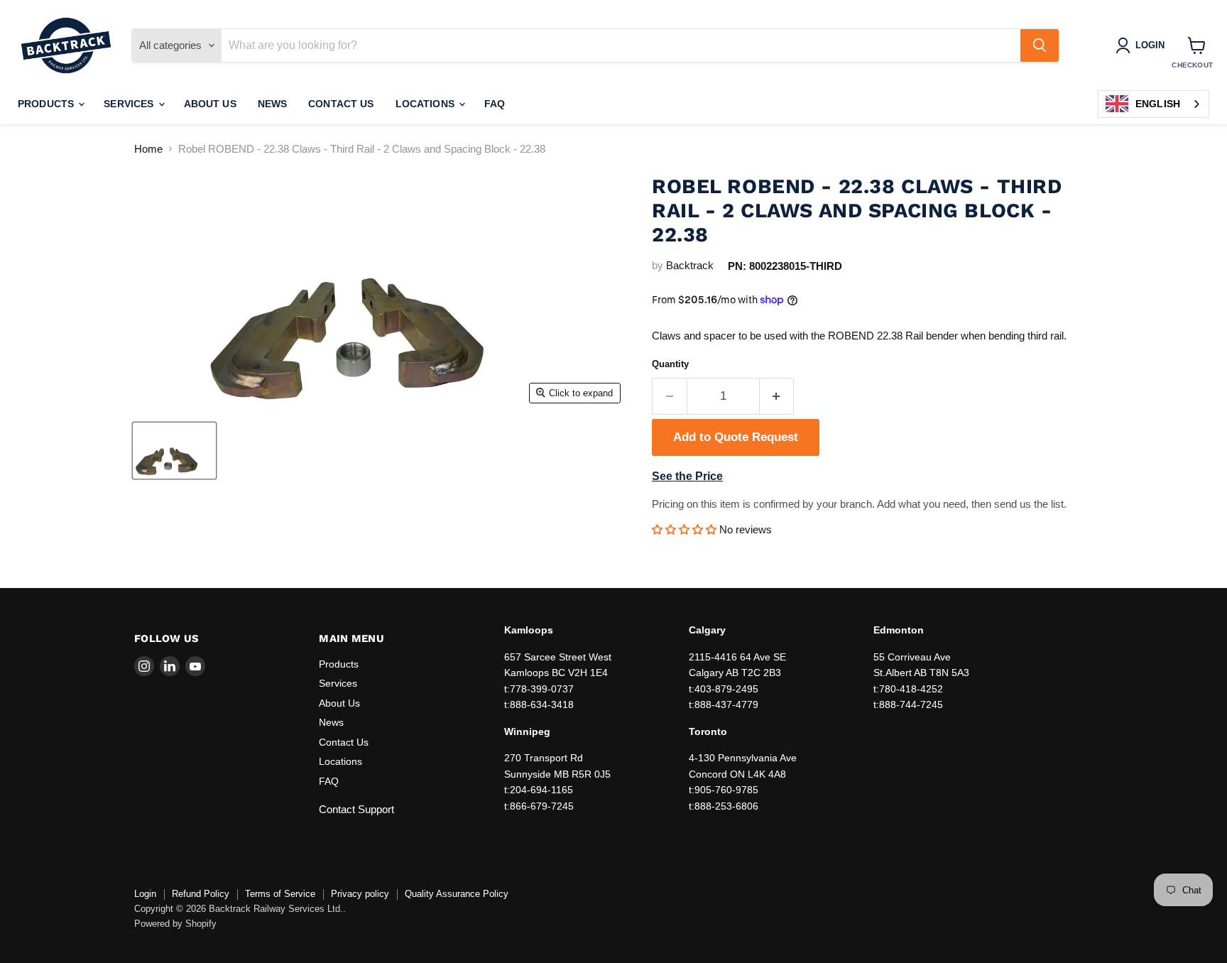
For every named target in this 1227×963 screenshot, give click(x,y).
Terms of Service (280, 893)
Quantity (670, 364)
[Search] (1039, 45)
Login (145, 893)
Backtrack (690, 265)
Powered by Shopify (175, 923)
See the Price (687, 476)
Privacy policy (360, 893)
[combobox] (1153, 104)
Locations (426, 103)
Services (130, 103)
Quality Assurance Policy (456, 893)
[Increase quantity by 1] (777, 396)
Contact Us (340, 103)
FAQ (494, 103)
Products (47, 103)
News (273, 103)
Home (148, 149)
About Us (210, 103)
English (1157, 103)
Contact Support (356, 809)
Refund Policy (200, 893)
